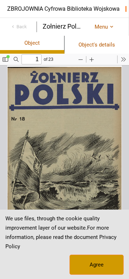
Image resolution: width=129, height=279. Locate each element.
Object (32, 43)
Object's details (96, 44)
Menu (101, 27)
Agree (97, 264)
